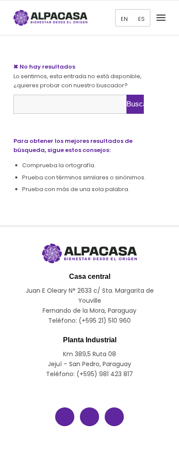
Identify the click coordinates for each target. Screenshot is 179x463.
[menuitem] (122, 17)
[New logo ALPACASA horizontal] (50, 17)
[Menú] (161, 17)
